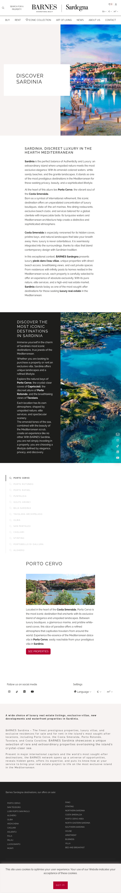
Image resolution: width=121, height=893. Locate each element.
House (68, 831)
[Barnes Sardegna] (60, 8)
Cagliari (11, 828)
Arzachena (13, 824)
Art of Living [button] (64, 20)
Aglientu (12, 832)
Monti (10, 848)
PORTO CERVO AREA (74, 819)
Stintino (69, 806)
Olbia (10, 819)
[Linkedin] (24, 692)
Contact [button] (110, 20)
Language (82, 691)
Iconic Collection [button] (39, 20)
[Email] (118, 435)
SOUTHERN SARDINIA (75, 827)
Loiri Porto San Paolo (18, 811)
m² (115, 11)
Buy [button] (7, 20)
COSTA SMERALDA (73, 815)
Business (69, 839)
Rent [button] (18, 20)
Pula (9, 836)
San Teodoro (14, 807)
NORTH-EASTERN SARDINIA (77, 823)
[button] (111, 4)
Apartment (70, 835)
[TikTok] (17, 692)
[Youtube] (32, 692)
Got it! (60, 885)
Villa (67, 843)
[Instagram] (9, 692)
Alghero (11, 815)
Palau (10, 840)
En (103, 11)
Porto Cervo (13, 803)
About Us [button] (94, 20)
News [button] (80, 20)
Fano (67, 802)
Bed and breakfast (75, 847)
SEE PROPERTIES (38, 651)
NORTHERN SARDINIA (75, 810)
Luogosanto (13, 844)
